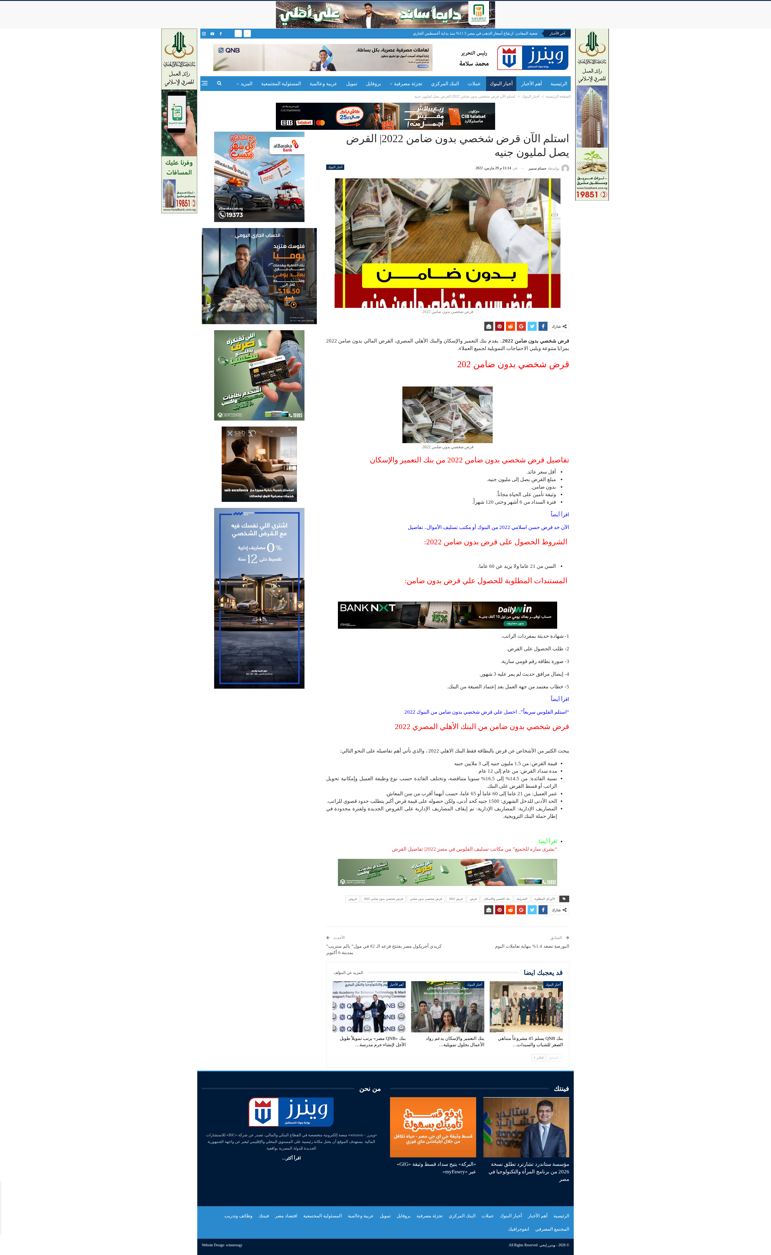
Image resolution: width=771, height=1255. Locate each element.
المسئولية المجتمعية (281, 83)
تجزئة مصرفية (408, 83)
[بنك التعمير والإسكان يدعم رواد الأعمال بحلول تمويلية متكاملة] (447, 1006)
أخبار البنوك (501, 83)
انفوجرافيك (518, 1229)
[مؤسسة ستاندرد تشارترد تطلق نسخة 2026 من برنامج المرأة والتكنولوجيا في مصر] (526, 1127)
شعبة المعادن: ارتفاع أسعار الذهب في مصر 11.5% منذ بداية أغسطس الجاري (475, 33)
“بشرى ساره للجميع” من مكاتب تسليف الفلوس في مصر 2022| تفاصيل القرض (474, 849)
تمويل (351, 83)
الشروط (522, 898)
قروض (352, 898)
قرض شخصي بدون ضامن (426, 898)
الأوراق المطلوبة (544, 898)
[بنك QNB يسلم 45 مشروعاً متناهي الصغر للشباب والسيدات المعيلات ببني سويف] (526, 1006)
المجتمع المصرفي (552, 1229)
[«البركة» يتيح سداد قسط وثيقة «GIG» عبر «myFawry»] (433, 1127)
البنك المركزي (445, 83)
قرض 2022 (456, 898)
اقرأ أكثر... (291, 1158)
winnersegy (234, 1245)
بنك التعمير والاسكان (497, 898)
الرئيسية (559, 83)
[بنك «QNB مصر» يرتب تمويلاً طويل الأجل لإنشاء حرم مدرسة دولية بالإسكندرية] (369, 1006)
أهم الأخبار (531, 83)
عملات (474, 83)
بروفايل (373, 83)
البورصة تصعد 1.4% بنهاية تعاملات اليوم (532, 946)
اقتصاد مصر (286, 1215)
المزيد (246, 83)
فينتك (263, 1215)
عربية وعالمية (323, 83)
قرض (473, 898)
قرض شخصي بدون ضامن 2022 (383, 898)
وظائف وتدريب (238, 1215)
